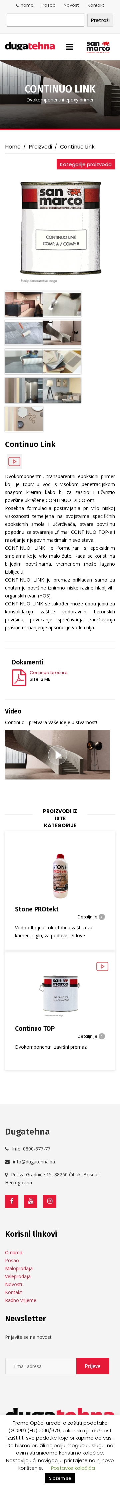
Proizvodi (40, 147)
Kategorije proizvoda (86, 164)
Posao (49, 5)
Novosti (72, 5)
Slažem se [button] (60, 1478)
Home (13, 147)
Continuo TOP (35, 1028)
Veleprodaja (18, 1276)
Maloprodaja (19, 1268)
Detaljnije (88, 917)
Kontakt (96, 5)
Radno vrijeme (20, 1300)
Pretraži (100, 20)
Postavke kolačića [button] (73, 1467)
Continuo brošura (49, 672)
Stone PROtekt (37, 909)
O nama (25, 5)
